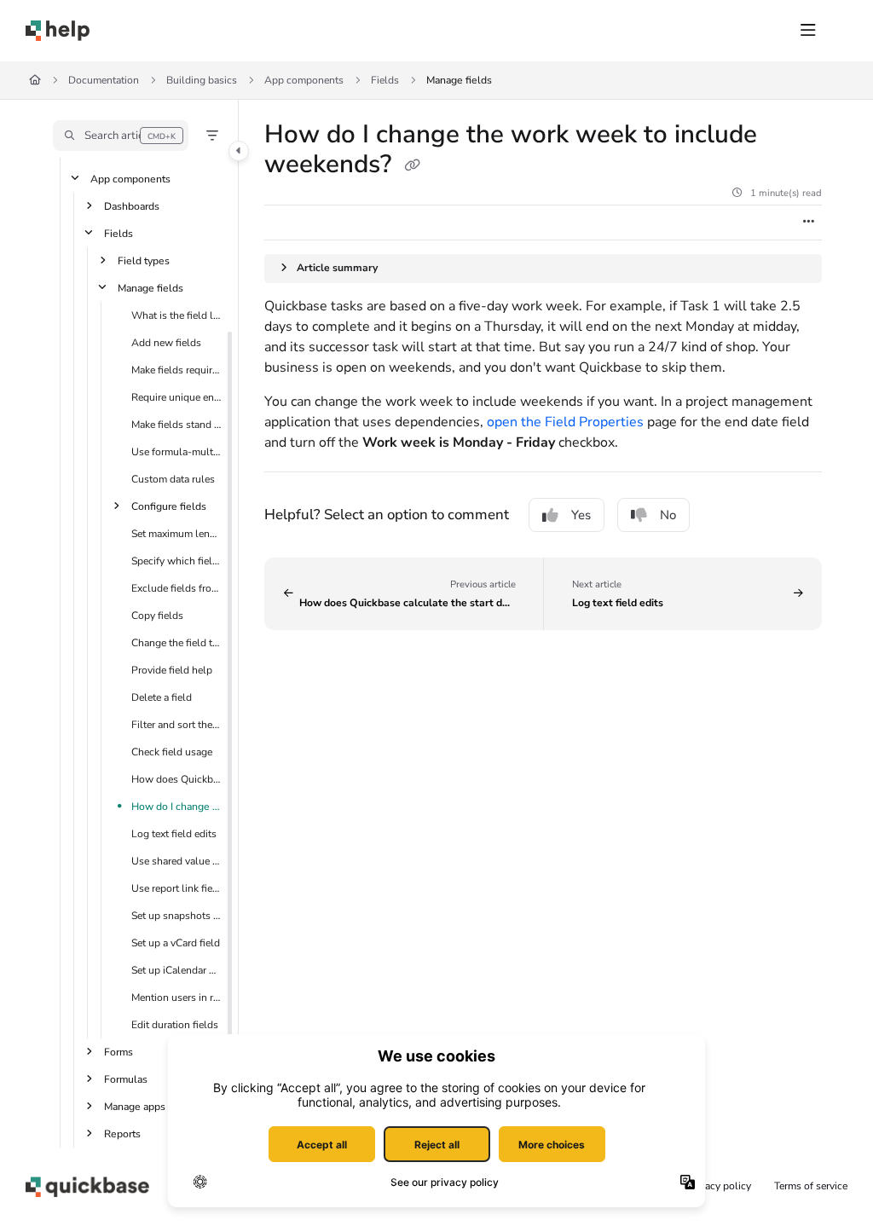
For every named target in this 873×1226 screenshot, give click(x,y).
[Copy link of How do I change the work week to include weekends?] (411, 166)
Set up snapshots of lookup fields (176, 915)
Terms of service (810, 1186)
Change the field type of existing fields (176, 643)
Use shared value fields (176, 861)
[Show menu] (808, 30)
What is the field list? (176, 315)
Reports (122, 1134)
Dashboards (131, 206)
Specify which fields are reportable (176, 561)
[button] (120, 135)
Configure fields (168, 506)
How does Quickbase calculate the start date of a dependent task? (176, 779)
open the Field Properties (565, 422)
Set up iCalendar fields (176, 970)
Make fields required (176, 370)
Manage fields (459, 80)
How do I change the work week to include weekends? (176, 806)
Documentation (103, 80)
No (668, 514)
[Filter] (212, 135)
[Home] (58, 30)
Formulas (125, 1079)
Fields (385, 80)
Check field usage (171, 752)
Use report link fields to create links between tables (176, 888)
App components (304, 80)
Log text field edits (174, 834)
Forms (118, 1052)
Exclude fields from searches (176, 588)
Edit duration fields (174, 1025)
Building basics (201, 80)
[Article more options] (808, 222)
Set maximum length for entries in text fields (176, 534)
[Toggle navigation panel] (238, 151)
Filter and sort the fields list (176, 725)
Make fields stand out (176, 424)
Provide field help (171, 670)
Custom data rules (173, 479)
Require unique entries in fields (176, 397)
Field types (144, 261)
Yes (581, 514)
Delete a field (161, 697)
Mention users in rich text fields (176, 997)
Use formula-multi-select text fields (176, 452)
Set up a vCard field (175, 943)
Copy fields (157, 615)
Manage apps (134, 1106)
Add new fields (166, 343)
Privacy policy (719, 1186)
